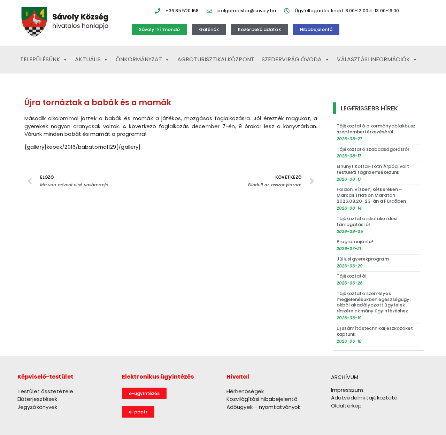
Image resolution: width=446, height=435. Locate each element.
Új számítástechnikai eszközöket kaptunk (375, 331)
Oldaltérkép (346, 405)
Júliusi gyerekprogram (363, 259)
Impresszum (347, 390)
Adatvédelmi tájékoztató (364, 397)
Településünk (40, 59)
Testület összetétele (45, 391)
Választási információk (373, 59)
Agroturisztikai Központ (215, 59)
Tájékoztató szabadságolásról (373, 149)
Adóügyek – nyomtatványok (263, 407)
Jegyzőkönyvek (37, 407)
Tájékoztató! (352, 276)
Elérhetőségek (245, 391)
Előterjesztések (37, 399)
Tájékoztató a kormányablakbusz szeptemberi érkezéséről (376, 129)
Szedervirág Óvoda (292, 59)
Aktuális (88, 59)
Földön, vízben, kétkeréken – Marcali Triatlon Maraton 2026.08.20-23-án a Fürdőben (371, 195)
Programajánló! (355, 241)
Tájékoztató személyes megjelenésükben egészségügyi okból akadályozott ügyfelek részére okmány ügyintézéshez (374, 302)
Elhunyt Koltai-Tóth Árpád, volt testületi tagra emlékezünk (373, 169)
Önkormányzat (139, 59)
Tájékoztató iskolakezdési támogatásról (367, 221)
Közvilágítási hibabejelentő (262, 399)
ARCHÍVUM (344, 377)
